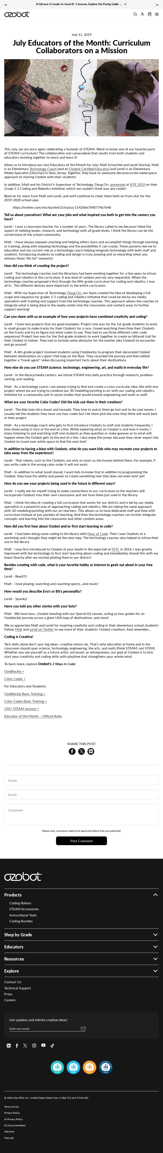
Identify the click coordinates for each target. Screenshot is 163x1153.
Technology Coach (43, 169)
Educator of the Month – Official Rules (33, 716)
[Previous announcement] (5, 4)
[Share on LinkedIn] (90, 751)
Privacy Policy (12, 1112)
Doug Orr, (74, 293)
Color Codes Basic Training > (25, 701)
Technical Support (17, 988)
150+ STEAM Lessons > (21, 708)
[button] (157, 14)
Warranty (9, 1131)
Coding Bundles (21, 921)
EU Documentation (15, 1125)
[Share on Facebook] (72, 751)
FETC (115, 549)
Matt (18, 629)
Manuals (9, 1137)
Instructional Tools (23, 915)
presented (117, 184)
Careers (10, 1000)
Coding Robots (20, 903)
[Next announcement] (157, 4)
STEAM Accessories (24, 909)
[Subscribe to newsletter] (83, 1028)
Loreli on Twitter (42, 629)
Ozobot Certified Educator (89, 169)
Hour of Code (97, 534)
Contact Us (12, 982)
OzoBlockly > (14, 671)
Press (8, 994)
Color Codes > (14, 679)
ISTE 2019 (138, 184)
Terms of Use (11, 1106)
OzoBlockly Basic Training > (24, 694)
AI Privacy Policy (13, 1119)
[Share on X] (81, 751)
